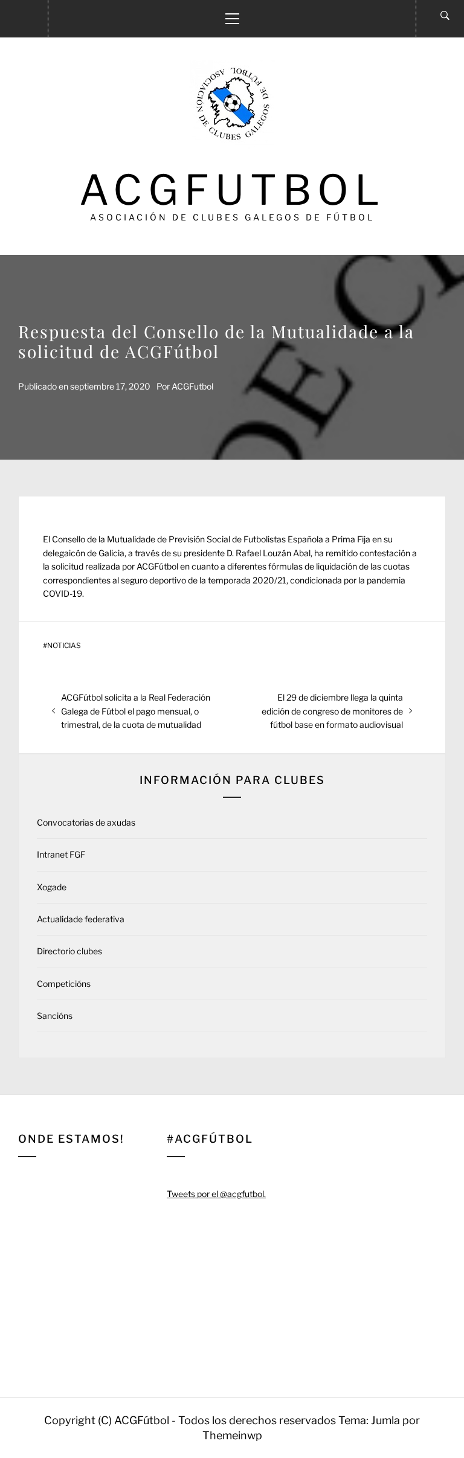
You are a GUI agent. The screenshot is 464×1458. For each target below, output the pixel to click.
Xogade (51, 887)
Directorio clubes (69, 951)
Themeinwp (232, 1435)
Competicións (64, 983)
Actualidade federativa (80, 919)
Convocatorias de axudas (86, 822)
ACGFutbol (232, 190)
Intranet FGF (61, 854)
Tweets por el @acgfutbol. (216, 1194)
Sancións (54, 1015)
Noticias (64, 645)
